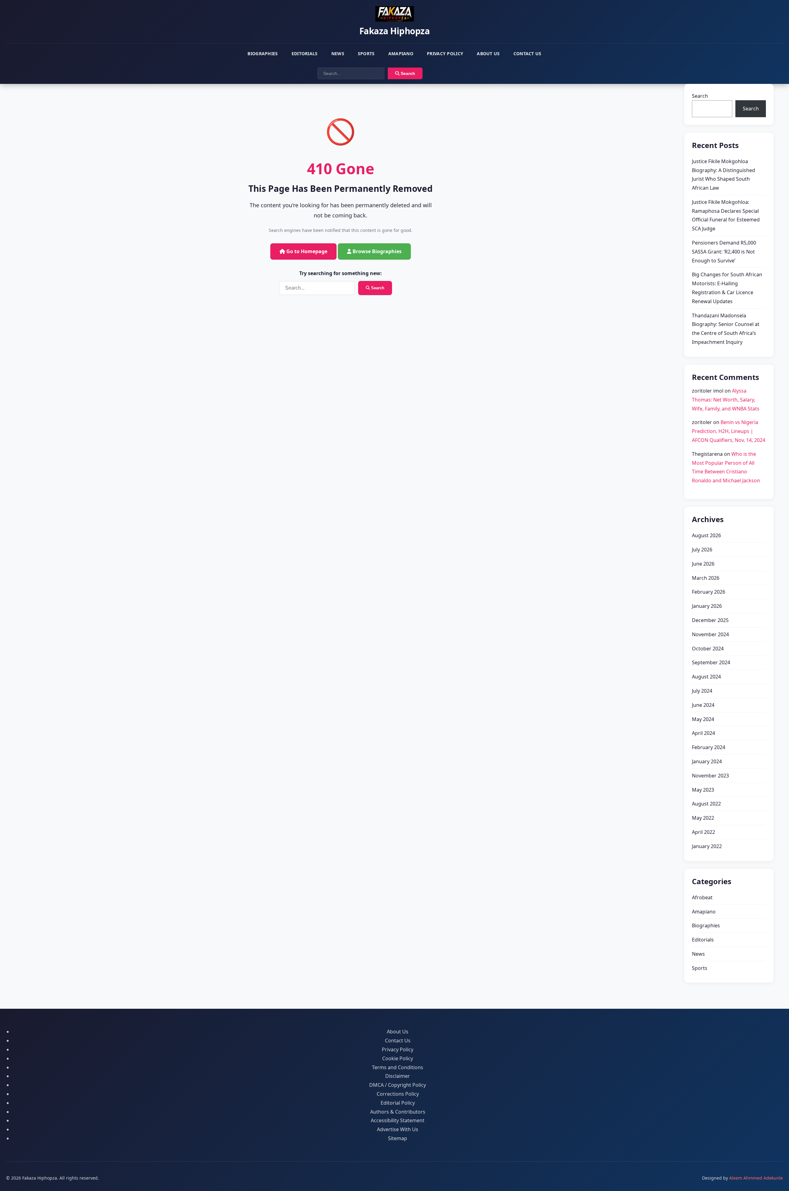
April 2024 (703, 733)
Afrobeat (702, 897)
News (337, 53)
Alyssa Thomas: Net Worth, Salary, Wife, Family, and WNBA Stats (725, 399)
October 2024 (708, 648)
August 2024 (706, 676)
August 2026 (706, 535)
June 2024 (703, 705)
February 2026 (708, 591)
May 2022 (703, 817)
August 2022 (706, 803)
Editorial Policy (398, 1102)
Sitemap (397, 1138)
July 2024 (702, 690)
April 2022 (703, 832)
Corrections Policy (398, 1093)
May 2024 (703, 719)
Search (407, 73)
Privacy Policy (445, 53)
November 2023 (710, 775)
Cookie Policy (397, 1058)
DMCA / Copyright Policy (397, 1085)
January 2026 (707, 606)
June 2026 (703, 563)
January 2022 (707, 846)
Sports (366, 53)
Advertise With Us (397, 1129)
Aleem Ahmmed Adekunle (756, 1178)
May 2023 (703, 789)
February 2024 (708, 747)
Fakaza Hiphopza (394, 31)
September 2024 (711, 662)
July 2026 (702, 549)
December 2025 (710, 620)
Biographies (262, 53)
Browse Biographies (376, 251)
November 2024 (710, 634)
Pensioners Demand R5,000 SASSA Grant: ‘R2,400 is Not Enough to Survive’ (724, 251)
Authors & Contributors (397, 1111)
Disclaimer (397, 1076)
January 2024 (707, 761)
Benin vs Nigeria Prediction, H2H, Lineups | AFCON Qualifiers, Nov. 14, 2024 (728, 431)
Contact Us (527, 53)
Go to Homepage (306, 251)
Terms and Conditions (397, 1067)
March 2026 (705, 578)
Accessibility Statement (397, 1120)
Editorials (305, 53)
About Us (488, 53)
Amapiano (400, 53)
